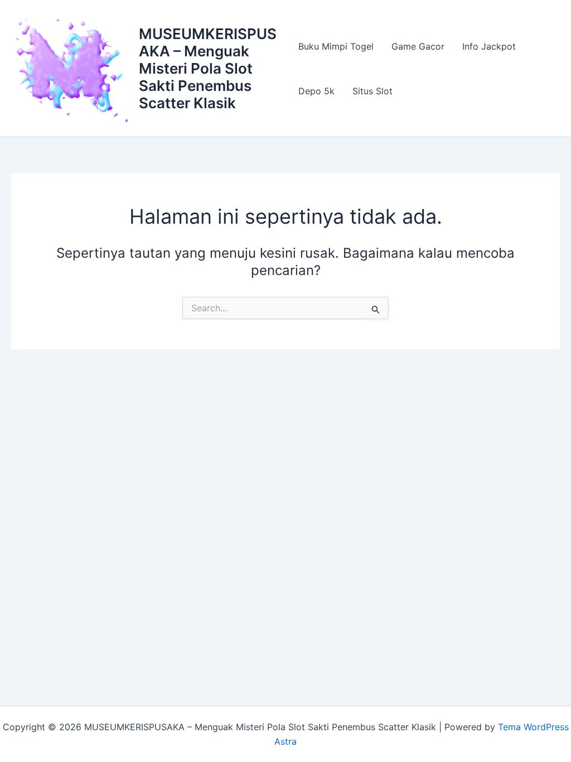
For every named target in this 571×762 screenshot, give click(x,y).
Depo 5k (316, 91)
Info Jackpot (489, 46)
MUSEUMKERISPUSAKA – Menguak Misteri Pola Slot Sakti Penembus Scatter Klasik (208, 68)
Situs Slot (372, 91)
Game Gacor (417, 46)
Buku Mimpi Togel (336, 46)
